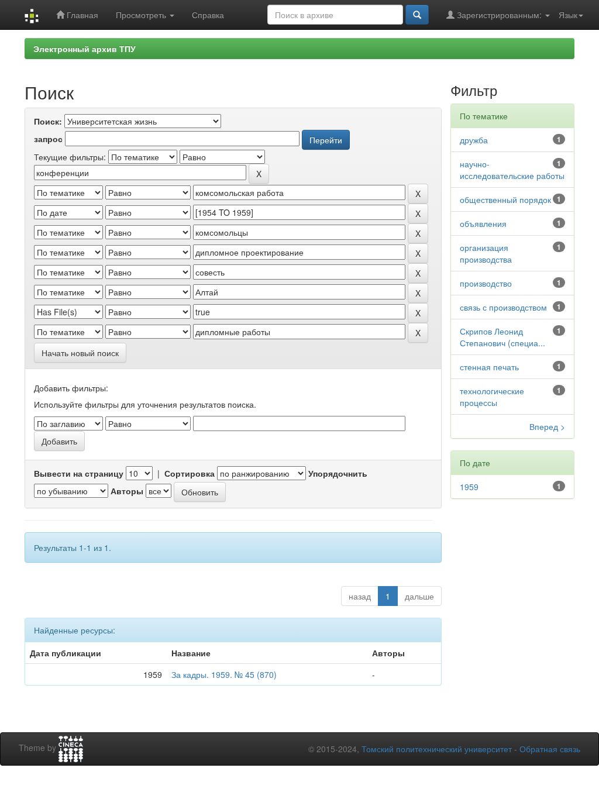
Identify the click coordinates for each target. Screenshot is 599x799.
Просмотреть (142, 14)
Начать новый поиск (80, 353)
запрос (48, 138)
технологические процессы (492, 396)
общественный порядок (505, 199)
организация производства (486, 253)
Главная (81, 14)
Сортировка (189, 473)
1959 (469, 487)
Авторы (127, 491)
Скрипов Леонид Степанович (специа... (502, 337)
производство (486, 283)
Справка (208, 14)
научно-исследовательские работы (512, 169)
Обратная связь (549, 749)
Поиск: (48, 121)
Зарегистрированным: (499, 14)
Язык (568, 14)
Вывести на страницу (78, 473)
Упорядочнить (337, 473)
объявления (483, 223)
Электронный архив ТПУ (84, 48)
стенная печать (489, 367)
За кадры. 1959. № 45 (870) (224, 674)
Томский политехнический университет (437, 749)
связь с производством (503, 307)
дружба (474, 140)
